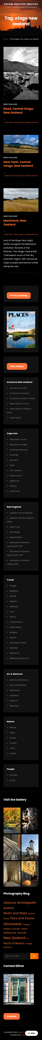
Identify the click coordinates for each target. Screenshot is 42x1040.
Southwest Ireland (18, 642)
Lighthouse (14, 480)
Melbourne (14, 653)
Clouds (13, 737)
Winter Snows (16, 475)
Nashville (14, 648)
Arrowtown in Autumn (20, 393)
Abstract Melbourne (19, 680)
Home (5, 39)
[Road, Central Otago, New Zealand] (21, 73)
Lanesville (14, 455)
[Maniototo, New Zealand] (21, 200)
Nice (27, 938)
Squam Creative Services (21, 4)
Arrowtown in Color (18, 388)
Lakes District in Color (19, 403)
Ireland (13, 637)
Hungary (26, 924)
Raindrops (14, 705)
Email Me (12, 1016)
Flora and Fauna (22, 918)
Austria (9, 908)
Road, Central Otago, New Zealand (19, 111)
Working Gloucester (19, 449)
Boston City (15, 527)
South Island (15, 417)
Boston (31, 913)
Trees (12, 748)
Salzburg (14, 606)
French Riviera (16, 622)
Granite (13, 743)
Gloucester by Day (18, 439)
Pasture (13, 486)
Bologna (13, 632)
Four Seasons (16, 470)
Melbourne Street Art (19, 658)
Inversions (14, 695)
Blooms (13, 727)
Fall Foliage (15, 532)
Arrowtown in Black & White (22, 398)
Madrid (13, 596)
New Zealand (11, 104)
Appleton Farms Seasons (21, 512)
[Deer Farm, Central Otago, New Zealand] (21, 144)
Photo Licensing (18, 295)
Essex (12, 465)
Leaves (13, 753)
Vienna (13, 617)
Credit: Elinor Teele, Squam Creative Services (21, 122)
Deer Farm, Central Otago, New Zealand (18, 164)
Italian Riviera (16, 627)
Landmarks (15, 491)
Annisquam (26, 902)
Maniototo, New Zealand (15, 222)
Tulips (12, 732)
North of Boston (14, 943)
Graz (12, 611)
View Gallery (17, 366)
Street (12, 780)
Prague (13, 585)
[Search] (34, 956)
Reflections (15, 690)
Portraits (14, 775)
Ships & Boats (16, 537)
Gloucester (13, 923)
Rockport (14, 460)
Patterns (14, 700)
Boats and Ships (15, 913)
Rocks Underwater (18, 685)
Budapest (14, 591)
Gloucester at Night (19, 444)
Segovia (13, 601)
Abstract (10, 903)
